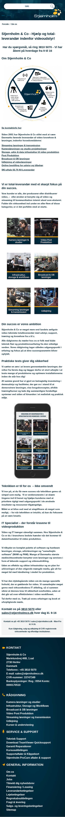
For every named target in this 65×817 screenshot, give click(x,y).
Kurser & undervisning (20, 724)
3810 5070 (28, 609)
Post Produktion (10, 155)
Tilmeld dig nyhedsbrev (20, 783)
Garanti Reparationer (18, 746)
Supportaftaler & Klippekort (22, 754)
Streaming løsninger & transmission (21, 145)
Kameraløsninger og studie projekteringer (24, 148)
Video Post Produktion (19, 713)
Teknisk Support (16, 738)
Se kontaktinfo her (11, 128)
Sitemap (11, 809)
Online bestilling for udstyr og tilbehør (22, 165)
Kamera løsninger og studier (23, 702)
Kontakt (11, 775)
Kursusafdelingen (17, 750)
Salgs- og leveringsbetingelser (24, 806)
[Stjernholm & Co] (47, 13)
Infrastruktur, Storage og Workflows (27, 706)
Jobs (9, 779)
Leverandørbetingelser (20, 790)
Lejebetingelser (15, 794)
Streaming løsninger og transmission (28, 717)
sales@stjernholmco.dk (17, 612)
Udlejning (12, 721)
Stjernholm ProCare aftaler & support (28, 757)
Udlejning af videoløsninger (17, 162)
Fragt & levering (15, 802)
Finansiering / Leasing (19, 787)
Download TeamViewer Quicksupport (28, 742)
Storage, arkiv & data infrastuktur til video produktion (30, 152)
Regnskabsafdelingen (19, 798)
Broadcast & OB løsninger (16, 158)
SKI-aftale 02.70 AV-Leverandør (18, 169)
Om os (10, 771)
